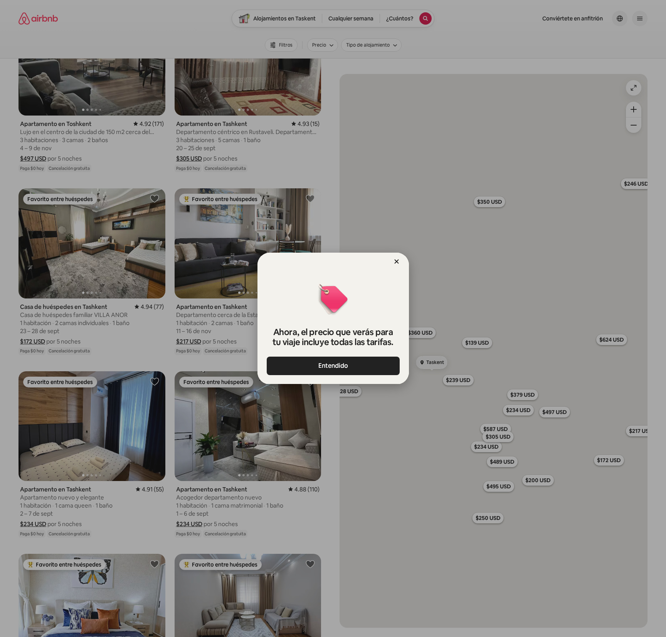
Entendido (333, 366)
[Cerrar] (397, 261)
